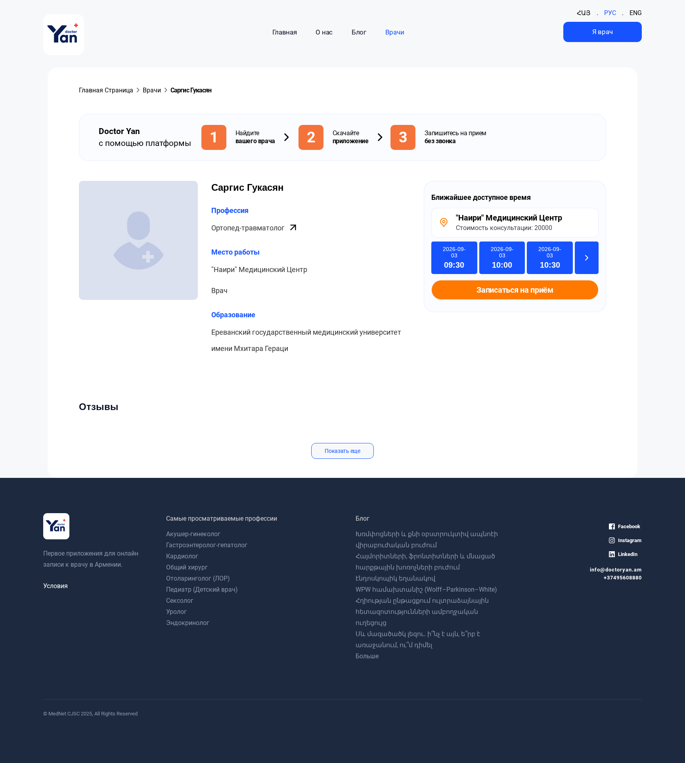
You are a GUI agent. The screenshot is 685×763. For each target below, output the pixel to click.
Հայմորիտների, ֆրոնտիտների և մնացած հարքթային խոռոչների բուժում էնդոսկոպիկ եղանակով (425, 567)
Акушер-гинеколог (193, 534)
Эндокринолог (187, 623)
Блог (359, 32)
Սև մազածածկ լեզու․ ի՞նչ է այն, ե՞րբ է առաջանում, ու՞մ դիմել (418, 639)
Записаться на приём (514, 290)
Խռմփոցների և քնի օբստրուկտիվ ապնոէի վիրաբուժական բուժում (427, 539)
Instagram (629, 540)
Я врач (602, 32)
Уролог (176, 611)
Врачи (394, 32)
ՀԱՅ (584, 13)
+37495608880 (623, 578)
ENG (636, 13)
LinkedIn (627, 554)
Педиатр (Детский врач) (202, 589)
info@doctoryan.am (616, 570)
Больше (367, 656)
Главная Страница (106, 90)
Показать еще (342, 451)
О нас (324, 32)
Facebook (629, 526)
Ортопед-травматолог (248, 228)
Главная (284, 32)
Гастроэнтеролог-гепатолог (206, 545)
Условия (55, 586)
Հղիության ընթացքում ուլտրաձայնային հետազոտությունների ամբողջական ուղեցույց (422, 612)
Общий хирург (187, 567)
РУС (610, 13)
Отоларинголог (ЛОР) (198, 578)
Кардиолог (182, 556)
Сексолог (179, 600)
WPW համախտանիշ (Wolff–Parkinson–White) (426, 589)
